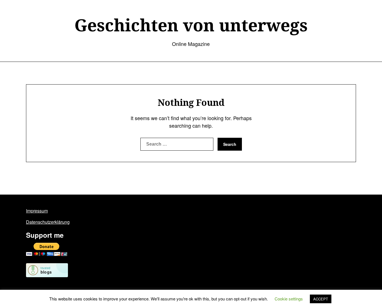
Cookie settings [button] (289, 299)
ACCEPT (320, 299)
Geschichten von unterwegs (191, 25)
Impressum (37, 210)
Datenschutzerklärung (48, 222)
